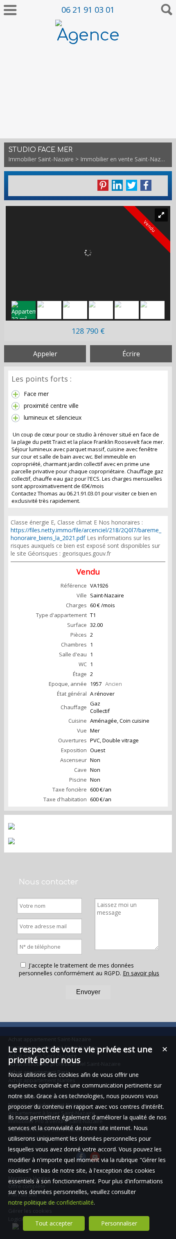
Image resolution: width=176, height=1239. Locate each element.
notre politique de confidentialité (51, 1202)
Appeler (45, 353)
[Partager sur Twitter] (131, 185)
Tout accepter (53, 1223)
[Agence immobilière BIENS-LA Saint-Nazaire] (88, 125)
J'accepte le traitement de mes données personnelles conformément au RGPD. (76, 969)
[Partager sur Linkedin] (117, 185)
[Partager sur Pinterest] (102, 185)
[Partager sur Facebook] (145, 185)
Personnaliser (119, 1223)
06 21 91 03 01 (88, 9)
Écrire (131, 353)
